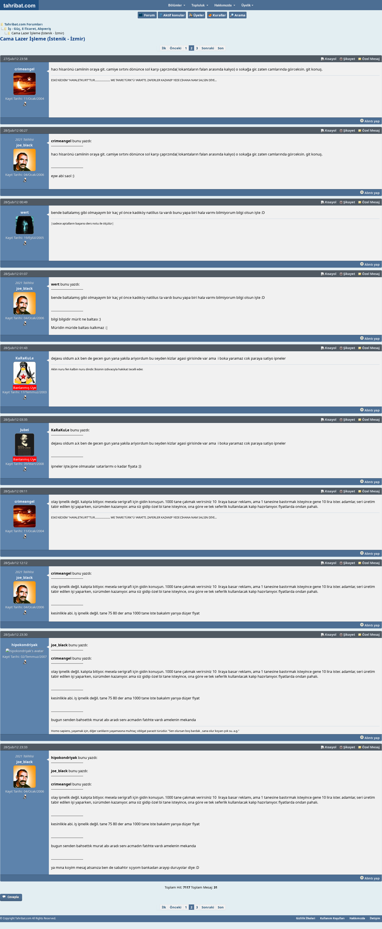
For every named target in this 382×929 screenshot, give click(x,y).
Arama (240, 15)
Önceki (175, 48)
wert (25, 212)
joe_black (24, 145)
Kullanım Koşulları (332, 918)
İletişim (375, 918)
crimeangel (24, 69)
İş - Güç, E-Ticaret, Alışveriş (29, 28)
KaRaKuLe (24, 358)
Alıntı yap (372, 121)
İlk (164, 48)
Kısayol (330, 58)
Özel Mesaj (371, 58)
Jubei (24, 429)
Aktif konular (174, 15)
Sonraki (208, 48)
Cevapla (13, 897)
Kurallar (219, 15)
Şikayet (349, 58)
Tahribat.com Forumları (23, 24)
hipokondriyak (24, 644)
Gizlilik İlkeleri (305, 918)
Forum (149, 15)
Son (221, 48)
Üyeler (198, 15)
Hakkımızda (357, 918)
